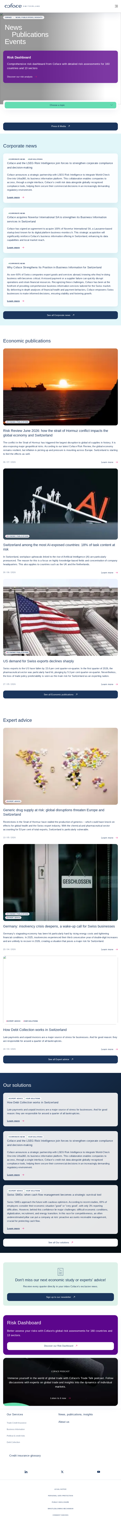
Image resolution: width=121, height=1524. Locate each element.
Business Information (16, 1429)
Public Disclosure (60, 1502)
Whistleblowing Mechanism (60, 1508)
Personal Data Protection (60, 1496)
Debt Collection (13, 1442)
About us (63, 1421)
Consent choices (61, 1515)
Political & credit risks (16, 1436)
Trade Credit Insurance (16, 1423)
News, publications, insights (75, 1414)
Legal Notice (60, 1489)
